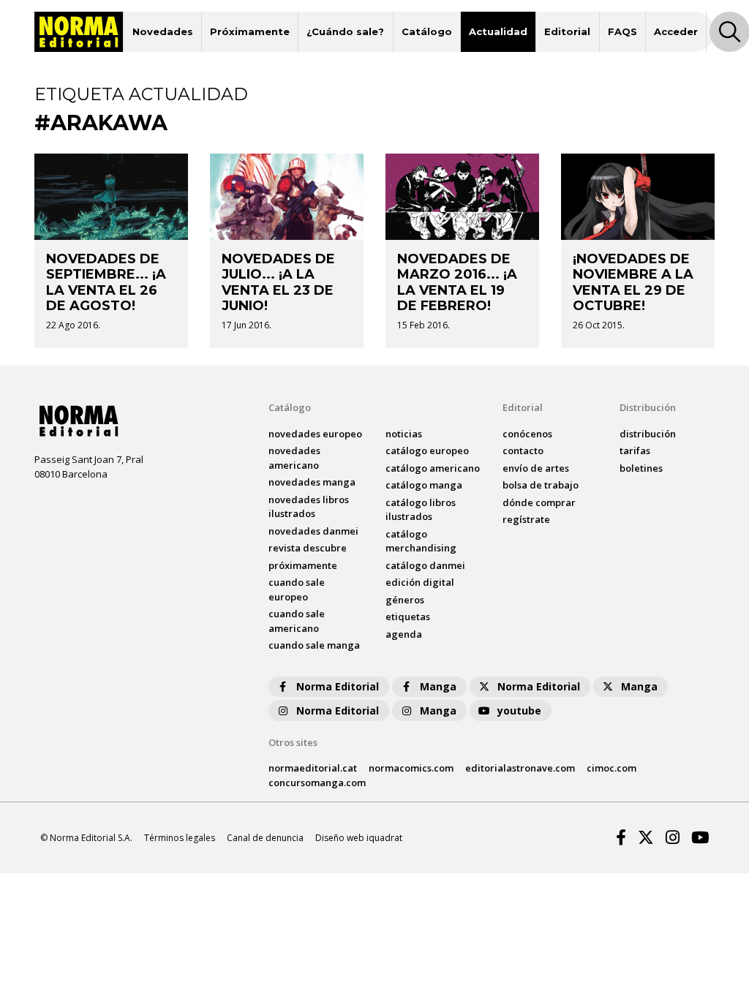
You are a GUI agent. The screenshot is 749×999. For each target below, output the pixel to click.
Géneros (404, 599)
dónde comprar (539, 502)
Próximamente (250, 31)
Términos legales (179, 838)
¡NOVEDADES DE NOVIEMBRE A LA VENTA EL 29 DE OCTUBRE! (633, 282)
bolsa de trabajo (541, 484)
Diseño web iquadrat (358, 838)
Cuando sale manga (314, 645)
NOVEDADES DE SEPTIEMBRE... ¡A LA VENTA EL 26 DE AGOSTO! (106, 282)
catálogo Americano (432, 468)
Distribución (648, 407)
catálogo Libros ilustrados (420, 510)
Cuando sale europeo (296, 589)
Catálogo (427, 31)
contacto (523, 450)
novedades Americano (294, 458)
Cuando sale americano (296, 621)
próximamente (302, 565)
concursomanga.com (317, 782)
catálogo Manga (423, 484)
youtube (519, 710)
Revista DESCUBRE (307, 547)
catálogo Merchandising (420, 541)
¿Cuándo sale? (345, 31)
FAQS (622, 31)
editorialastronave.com (520, 767)
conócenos (527, 433)
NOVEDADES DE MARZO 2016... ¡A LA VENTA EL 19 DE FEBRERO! (457, 282)
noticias (403, 433)
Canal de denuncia (265, 838)
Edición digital (419, 582)
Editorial (567, 31)
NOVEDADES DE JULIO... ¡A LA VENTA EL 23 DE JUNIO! (278, 282)
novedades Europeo (315, 433)
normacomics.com (411, 767)
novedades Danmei (313, 531)
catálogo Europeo (427, 450)
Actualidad (498, 31)
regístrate (526, 519)
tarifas (635, 450)
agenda (403, 634)
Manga (438, 686)
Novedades (162, 31)
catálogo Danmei (425, 565)
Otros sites (292, 742)
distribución (648, 433)
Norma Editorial (337, 686)
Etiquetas (407, 616)
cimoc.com (611, 767)
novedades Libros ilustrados (308, 507)
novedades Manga (311, 482)
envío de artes (536, 468)
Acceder (676, 31)
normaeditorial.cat (312, 767)
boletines (641, 468)
